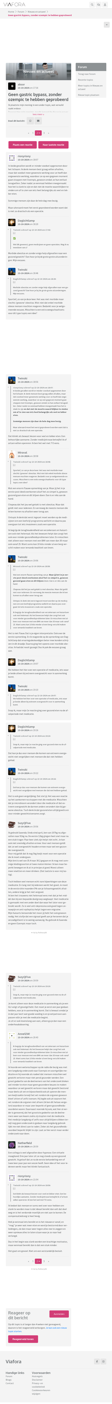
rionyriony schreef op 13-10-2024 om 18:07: (33, 387)
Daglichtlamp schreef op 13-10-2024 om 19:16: (34, 779)
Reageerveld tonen (23, 1339)
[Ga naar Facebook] (97, 1361)
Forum (21, 11)
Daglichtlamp (26, 220)
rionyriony (24, 156)
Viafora (13, 1361)
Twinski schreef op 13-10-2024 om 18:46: (32, 462)
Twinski (22, 269)
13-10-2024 (23, 87)
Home (11, 11)
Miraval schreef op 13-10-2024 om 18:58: (31, 566)
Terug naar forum (87, 73)
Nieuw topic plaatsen (88, 94)
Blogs (9, 1379)
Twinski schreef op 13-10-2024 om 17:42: (32, 230)
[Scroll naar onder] (107, 25)
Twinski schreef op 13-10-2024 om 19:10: (32, 736)
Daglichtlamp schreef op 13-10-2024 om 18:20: (34, 279)
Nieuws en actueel (37, 11)
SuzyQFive (24, 823)
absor (21, 84)
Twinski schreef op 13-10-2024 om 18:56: (32, 1185)
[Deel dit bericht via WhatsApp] (30, 120)
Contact (10, 1383)
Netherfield (25, 1143)
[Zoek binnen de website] (92, 5)
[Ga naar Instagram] (103, 1361)
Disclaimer (37, 1379)
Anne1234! (24, 1033)
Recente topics (85, 79)
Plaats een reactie (22, 144)
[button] (38, 114)
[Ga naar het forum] (99, 5)
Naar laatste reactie (53, 144)
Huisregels (37, 1376)
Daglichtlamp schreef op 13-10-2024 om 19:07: (34, 695)
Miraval (22, 452)
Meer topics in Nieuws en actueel (90, 87)
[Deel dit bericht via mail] (38, 120)
